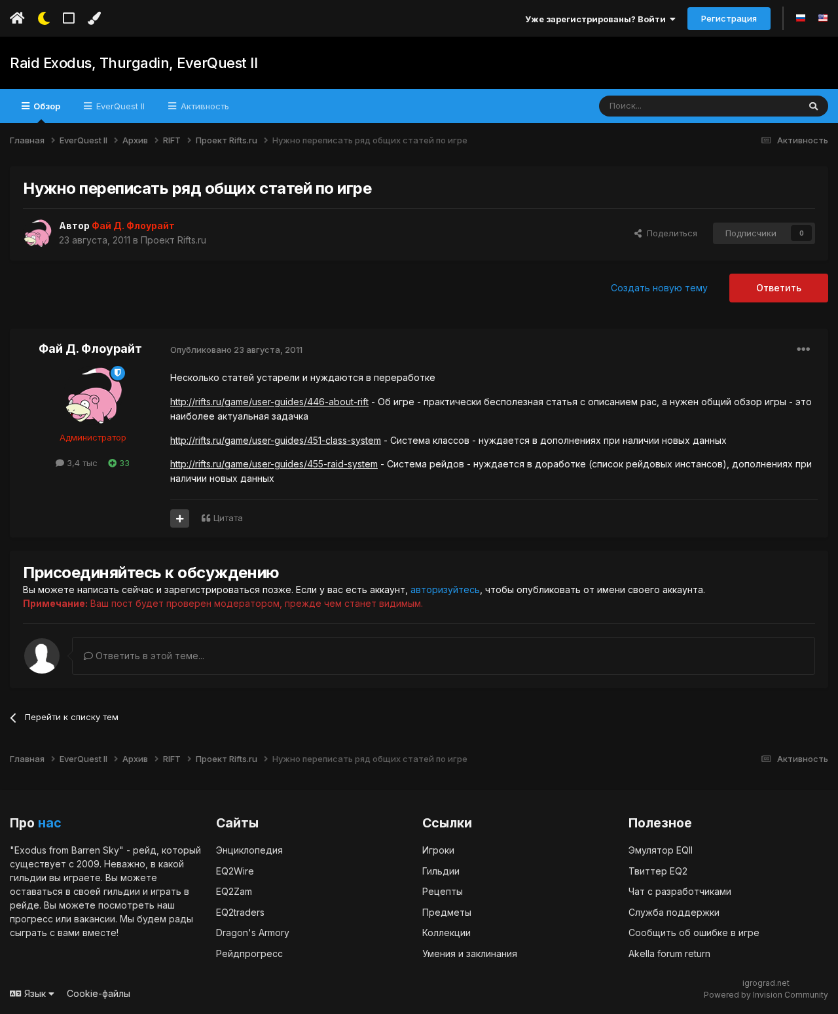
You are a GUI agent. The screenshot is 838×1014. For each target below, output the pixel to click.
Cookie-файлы (98, 993)
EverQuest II (119, 106)
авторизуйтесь (445, 589)
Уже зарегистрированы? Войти (597, 19)
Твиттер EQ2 (657, 871)
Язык (35, 993)
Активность (203, 106)
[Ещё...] (803, 349)
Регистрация (729, 18)
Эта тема (763, 106)
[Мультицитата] (179, 518)
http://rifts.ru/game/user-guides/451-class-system (275, 440)
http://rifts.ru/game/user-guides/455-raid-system (274, 463)
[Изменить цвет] (94, 18)
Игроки (438, 850)
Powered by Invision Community (766, 995)
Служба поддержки (674, 912)
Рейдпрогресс (249, 953)
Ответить (778, 287)
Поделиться (669, 233)
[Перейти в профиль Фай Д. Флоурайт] (37, 233)
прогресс (31, 918)
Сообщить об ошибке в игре (693, 932)
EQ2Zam (234, 891)
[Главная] (17, 18)
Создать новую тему (659, 287)
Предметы (446, 912)
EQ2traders (240, 912)
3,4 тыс (81, 463)
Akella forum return (669, 953)
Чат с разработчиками (679, 891)
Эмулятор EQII (660, 850)
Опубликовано (236, 349)
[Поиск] (813, 106)
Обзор (45, 106)
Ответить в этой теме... (148, 655)
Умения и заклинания (469, 953)
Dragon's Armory (252, 932)
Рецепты (442, 891)
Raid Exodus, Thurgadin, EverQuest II (133, 62)
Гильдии (441, 871)
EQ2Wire (235, 871)
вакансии (94, 918)
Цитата (228, 518)
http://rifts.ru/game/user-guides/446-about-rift (269, 401)
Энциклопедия (249, 850)
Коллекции (446, 932)
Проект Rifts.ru (173, 239)
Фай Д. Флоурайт (90, 348)
